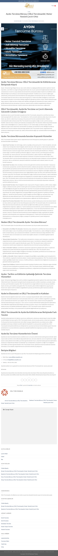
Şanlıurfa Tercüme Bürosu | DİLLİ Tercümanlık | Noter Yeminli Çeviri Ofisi (20, 474)
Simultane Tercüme (6, 523)
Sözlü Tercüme (5, 518)
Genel (2, 456)
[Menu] (2, 5)
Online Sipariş (4, 468)
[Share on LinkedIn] (36, 380)
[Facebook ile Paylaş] (25, 380)
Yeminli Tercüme (5, 529)
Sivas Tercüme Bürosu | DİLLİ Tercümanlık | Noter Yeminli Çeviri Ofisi (19, 477)
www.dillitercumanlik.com (15, 357)
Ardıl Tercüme (4, 520)
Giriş (2, 547)
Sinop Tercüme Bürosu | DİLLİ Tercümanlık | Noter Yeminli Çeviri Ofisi (19, 479)
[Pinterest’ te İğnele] (33, 380)
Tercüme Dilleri (5, 541)
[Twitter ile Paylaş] (27, 380)
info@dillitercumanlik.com (14, 359)
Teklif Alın (3, 544)
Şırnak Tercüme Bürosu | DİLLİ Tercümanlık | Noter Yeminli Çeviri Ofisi (19, 471)
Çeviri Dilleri (4, 453)
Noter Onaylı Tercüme (7, 526)
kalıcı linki (30, 385)
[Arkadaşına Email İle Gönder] (30, 380)
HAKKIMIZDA (5, 538)
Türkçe (53, 5)
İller (29, 11)
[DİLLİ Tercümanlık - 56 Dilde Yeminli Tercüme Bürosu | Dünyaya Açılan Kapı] (29, 5)
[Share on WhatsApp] (22, 380)
